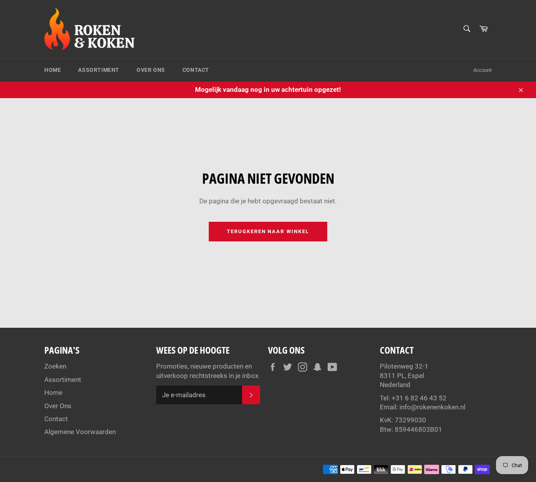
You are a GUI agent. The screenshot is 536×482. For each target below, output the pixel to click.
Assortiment (98, 70)
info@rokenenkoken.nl (432, 407)
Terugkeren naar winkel (268, 231)
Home (52, 70)
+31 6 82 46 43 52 (419, 398)
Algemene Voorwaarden (80, 432)
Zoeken (55, 366)
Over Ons (151, 70)
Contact (195, 70)
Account (482, 70)
